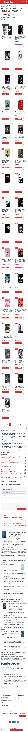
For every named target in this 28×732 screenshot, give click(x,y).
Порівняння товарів (18, 706)
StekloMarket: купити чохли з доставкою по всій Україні (15, 529)
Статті (16, 701)
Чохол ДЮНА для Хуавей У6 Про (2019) (9, 471)
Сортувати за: (4, 19)
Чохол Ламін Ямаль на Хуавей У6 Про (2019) (10, 462)
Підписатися (22, 716)
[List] (14, 15)
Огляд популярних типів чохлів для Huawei (13, 517)
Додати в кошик (19, 44)
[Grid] (9, 15)
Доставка (17, 699)
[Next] (20, 424)
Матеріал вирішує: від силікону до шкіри (12, 523)
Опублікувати (21, 509)
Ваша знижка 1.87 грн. (16, 730)
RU (3, 729)
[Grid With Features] (11, 15)
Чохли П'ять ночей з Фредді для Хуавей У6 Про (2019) (12, 477)
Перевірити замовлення (19, 703)
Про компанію (17, 697)
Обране (16, 704)
